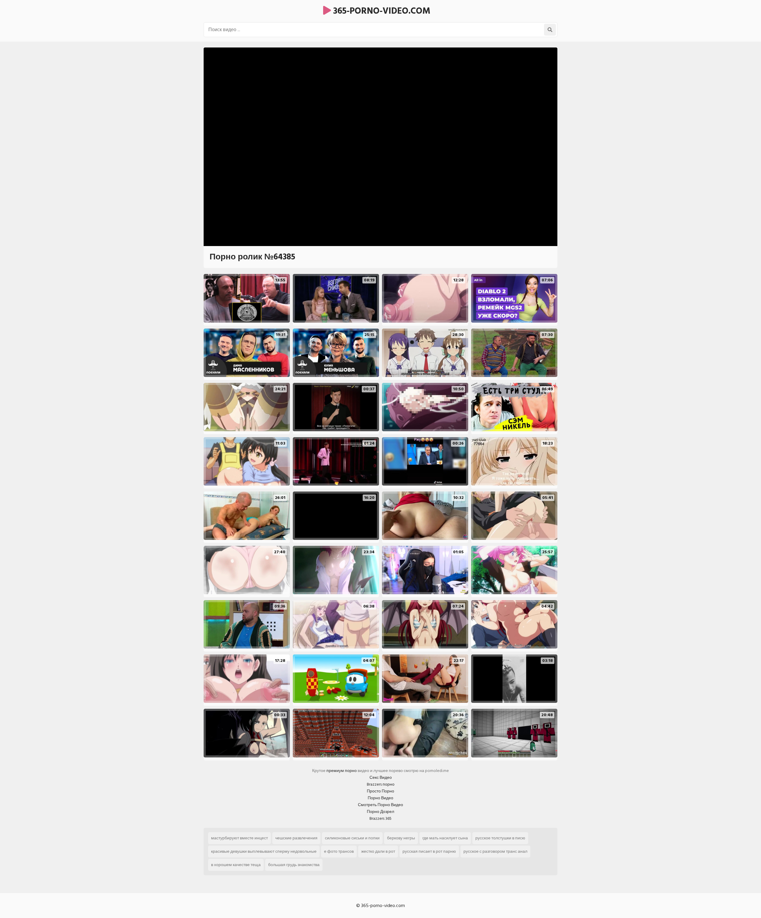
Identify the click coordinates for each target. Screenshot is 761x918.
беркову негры (401, 838)
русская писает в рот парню (429, 851)
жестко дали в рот (378, 851)
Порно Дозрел (380, 811)
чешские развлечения (296, 838)
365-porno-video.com (380, 11)
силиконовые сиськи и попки (352, 838)
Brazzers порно (380, 784)
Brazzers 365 (380, 818)
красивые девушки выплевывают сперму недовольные (264, 851)
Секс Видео (381, 777)
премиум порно (341, 770)
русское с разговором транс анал (495, 851)
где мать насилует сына (445, 838)
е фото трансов (339, 851)
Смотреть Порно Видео (380, 804)
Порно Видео (380, 798)
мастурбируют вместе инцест (239, 838)
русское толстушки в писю (500, 838)
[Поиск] (550, 30)
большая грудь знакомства (294, 864)
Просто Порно (380, 791)
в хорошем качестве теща (236, 864)
